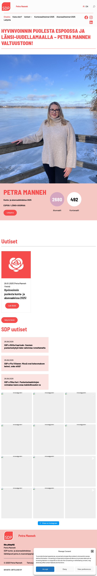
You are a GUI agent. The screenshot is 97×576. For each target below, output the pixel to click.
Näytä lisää (9, 320)
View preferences (84, 569)
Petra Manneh (22, 6)
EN (87, 6)
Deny (65, 569)
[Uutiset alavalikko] (31, 16)
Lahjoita (10, 212)
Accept (45, 569)
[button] (92, 551)
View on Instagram (49, 523)
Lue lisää (12, 305)
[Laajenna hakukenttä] (94, 6)
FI (83, 6)
